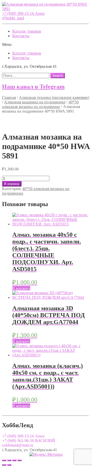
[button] (23, 13)
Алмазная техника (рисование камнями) (54, 97)
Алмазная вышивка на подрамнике (34, 102)
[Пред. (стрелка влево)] (4, 465)
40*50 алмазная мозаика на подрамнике (40, 104)
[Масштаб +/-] (19, 460)
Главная (9, 97)
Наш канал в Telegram (33, 86)
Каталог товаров (26, 31)
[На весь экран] (14, 460)
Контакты (20, 36)
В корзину (11, 184)
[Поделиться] (9, 460)
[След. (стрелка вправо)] (9, 465)
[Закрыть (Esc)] (4, 460)
